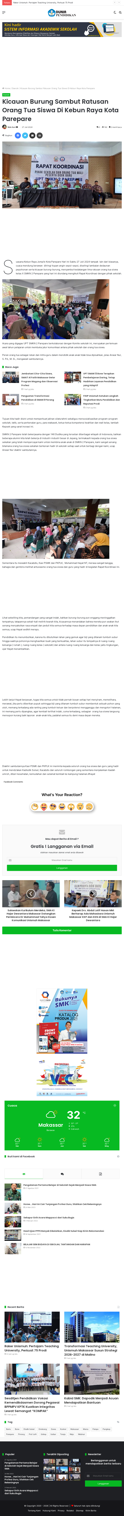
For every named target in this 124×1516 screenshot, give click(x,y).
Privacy (61, 1510)
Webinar (81, 1434)
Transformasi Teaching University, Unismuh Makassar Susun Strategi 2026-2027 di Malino (90, 1350)
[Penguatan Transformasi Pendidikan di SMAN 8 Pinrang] (10, 399)
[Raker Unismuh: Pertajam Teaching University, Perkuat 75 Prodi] (32, 1327)
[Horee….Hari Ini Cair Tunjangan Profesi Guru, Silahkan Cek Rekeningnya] (13, 1208)
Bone (17, 1429)
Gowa (53, 1429)
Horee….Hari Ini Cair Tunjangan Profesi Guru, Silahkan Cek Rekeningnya (62, 1204)
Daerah (15, 88)
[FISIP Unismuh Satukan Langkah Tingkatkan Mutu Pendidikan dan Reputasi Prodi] (72, 399)
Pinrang (21, 1434)
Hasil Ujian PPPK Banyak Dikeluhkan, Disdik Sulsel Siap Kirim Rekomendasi (63, 1231)
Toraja (62, 1434)
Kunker (63, 1429)
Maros (85, 1429)
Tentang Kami (34, 1510)
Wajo (72, 1434)
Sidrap (43, 1434)
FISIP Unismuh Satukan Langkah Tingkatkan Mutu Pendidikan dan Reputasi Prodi (101, 399)
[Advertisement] (62, 61)
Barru (8, 1429)
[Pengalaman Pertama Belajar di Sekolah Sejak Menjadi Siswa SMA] (13, 1192)
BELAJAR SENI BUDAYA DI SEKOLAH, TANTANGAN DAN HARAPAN (56, 1244)
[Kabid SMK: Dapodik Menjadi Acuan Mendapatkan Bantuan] (91, 1379)
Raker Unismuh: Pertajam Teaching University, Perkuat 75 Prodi (32, 1348)
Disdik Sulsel (29, 1429)
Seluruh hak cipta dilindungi (87, 1506)
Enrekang (43, 1429)
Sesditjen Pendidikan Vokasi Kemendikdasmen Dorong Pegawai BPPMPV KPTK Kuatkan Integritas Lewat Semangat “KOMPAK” (32, 1404)
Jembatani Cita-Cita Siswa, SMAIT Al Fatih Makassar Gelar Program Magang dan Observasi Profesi (59, 2)
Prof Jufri (33, 1434)
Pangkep (106, 1429)
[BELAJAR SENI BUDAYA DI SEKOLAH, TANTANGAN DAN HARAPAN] (13, 1248)
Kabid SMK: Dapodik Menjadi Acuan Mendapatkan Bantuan (91, 1400)
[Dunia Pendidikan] (62, 12)
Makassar (74, 1429)
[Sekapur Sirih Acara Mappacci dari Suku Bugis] (13, 1221)
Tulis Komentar (62, 930)
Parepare (10, 1434)
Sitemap (79, 1510)
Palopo (95, 1429)
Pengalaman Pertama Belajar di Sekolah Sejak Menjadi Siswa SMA (59, 1185)
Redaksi (70, 1510)
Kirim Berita (91, 1510)
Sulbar (53, 1434)
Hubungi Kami (49, 1510)
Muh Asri (12, 127)
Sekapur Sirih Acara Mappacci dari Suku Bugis (48, 1217)
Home (7, 88)
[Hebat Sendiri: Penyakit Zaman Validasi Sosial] (62, 1462)
